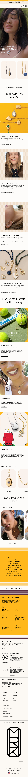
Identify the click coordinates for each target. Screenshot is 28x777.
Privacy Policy (9, 767)
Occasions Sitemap (6, 705)
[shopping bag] (23, 6)
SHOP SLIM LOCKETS (5, 8)
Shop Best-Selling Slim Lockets (14, 87)
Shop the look (12, 543)
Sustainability (5, 697)
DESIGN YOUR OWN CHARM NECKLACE (10, 292)
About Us (4, 695)
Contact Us (5, 711)
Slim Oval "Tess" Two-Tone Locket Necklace (7, 82)
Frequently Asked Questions (8, 716)
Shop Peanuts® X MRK (7, 461)
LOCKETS (9, 491)
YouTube (14, 700)
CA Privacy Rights (11, 770)
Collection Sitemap (6, 703)
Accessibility (18, 770)
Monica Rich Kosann (13, 765)
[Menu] (26, 6)
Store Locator (5, 700)
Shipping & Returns (6, 713)
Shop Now (4, 406)
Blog (3, 702)
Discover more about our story (14, 588)
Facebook (15, 697)
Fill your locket (6, 686)
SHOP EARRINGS (5, 244)
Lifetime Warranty (6, 715)
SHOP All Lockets (6, 144)
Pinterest (14, 698)
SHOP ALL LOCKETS (6, 55)
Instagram (15, 695)
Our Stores (5, 698)
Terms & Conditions (16, 767)
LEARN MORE (4, 356)
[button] (3, 2)
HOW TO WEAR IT (7, 507)
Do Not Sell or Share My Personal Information (13, 768)
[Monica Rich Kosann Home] (9, 6)
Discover (21, 761)
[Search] (21, 6)
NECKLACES (25, 491)
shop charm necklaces (7, 192)
